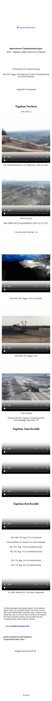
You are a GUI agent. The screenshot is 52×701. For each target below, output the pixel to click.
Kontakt (26, 695)
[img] (26, 12)
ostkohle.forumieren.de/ (20, 626)
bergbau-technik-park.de (25, 651)
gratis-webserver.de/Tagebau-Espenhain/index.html (18, 638)
